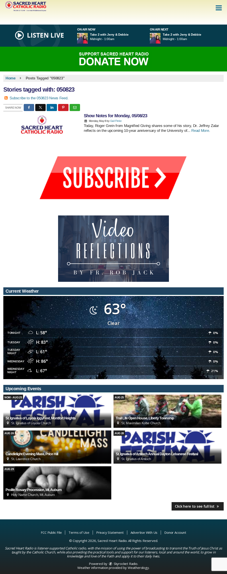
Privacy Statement (110, 532)
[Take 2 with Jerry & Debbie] (87, 38)
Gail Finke (116, 121)
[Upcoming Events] (57, 411)
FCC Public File (51, 532)
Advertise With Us (144, 532)
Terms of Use (78, 532)
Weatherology (138, 567)
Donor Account (175, 532)
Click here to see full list (195, 506)
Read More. (200, 131)
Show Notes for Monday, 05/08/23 (115, 115)
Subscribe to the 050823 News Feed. (39, 98)
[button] (219, 8)
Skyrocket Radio (125, 563)
